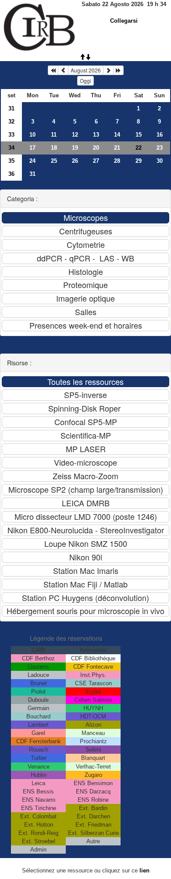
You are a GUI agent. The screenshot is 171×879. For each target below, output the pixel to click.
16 (160, 134)
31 (11, 108)
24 (32, 161)
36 (11, 174)
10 (32, 134)
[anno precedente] (53, 70)
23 (160, 147)
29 (138, 161)
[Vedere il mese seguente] (108, 70)
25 (54, 161)
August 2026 (86, 70)
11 (54, 134)
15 (138, 134)
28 (117, 161)
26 (75, 161)
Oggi (85, 80)
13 (96, 134)
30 (160, 161)
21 (117, 147)
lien (144, 870)
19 (75, 147)
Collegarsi (124, 20)
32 (11, 121)
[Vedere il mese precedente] (63, 70)
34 (11, 147)
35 (11, 161)
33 (11, 134)
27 (96, 161)
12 (75, 134)
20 (96, 147)
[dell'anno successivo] (118, 70)
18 (54, 147)
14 (117, 134)
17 (32, 147)
